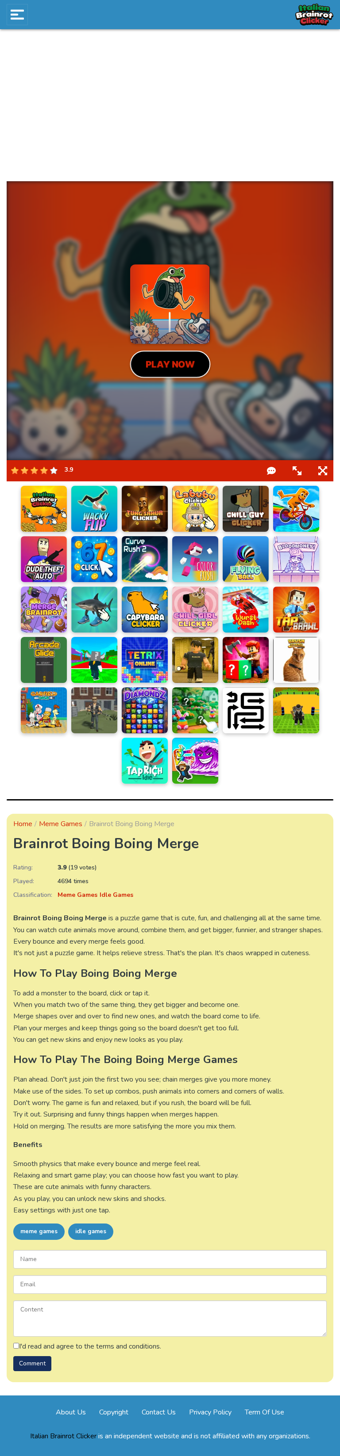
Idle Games (116, 895)
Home (22, 823)
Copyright (113, 1412)
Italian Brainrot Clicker (63, 1436)
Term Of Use (264, 1412)
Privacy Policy (210, 1412)
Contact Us (159, 1412)
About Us (71, 1412)
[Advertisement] (170, 105)
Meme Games (60, 823)
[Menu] (17, 14)
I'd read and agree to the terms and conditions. (90, 1346)
